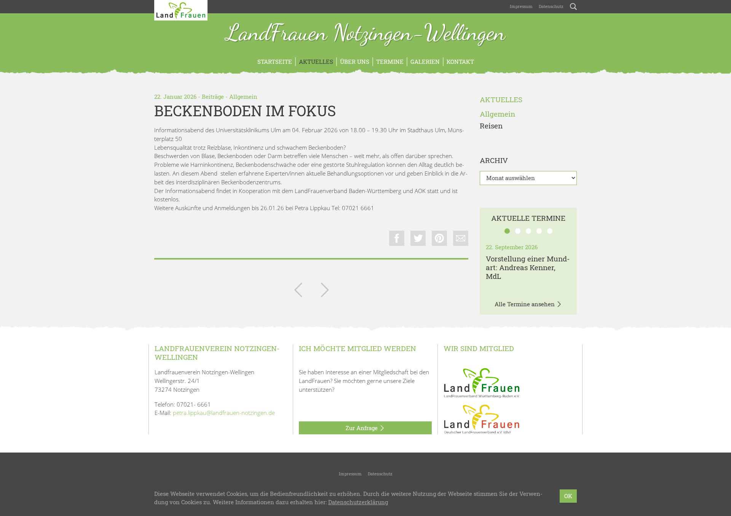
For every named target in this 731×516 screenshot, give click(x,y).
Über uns (354, 61)
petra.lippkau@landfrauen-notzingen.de (224, 412)
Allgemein (243, 96)
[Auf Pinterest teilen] (439, 238)
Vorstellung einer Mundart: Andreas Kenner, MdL (528, 267)
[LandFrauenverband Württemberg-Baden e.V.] (482, 382)
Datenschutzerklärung (358, 502)
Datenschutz (551, 6)
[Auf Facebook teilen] (396, 238)
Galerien (425, 61)
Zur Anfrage (362, 428)
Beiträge (213, 96)
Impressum (521, 6)
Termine (390, 61)
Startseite (274, 61)
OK (568, 496)
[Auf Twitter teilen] (418, 238)
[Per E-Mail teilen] (460, 238)
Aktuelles (316, 61)
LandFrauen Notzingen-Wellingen (365, 33)
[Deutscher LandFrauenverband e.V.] (482, 419)
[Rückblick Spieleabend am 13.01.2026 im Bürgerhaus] (298, 291)
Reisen (491, 126)
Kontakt (460, 61)
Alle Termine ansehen (525, 304)
